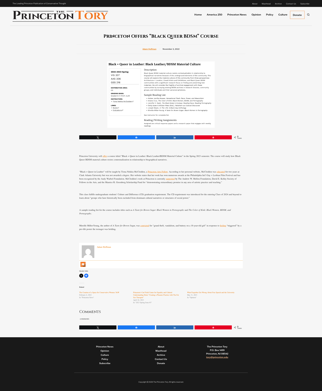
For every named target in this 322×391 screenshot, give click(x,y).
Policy (269, 14)
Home (198, 14)
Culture (282, 14)
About (254, 4)
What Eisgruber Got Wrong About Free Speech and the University (210, 292)
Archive (278, 4)
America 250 (214, 14)
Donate (297, 14)
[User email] (83, 264)
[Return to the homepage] (60, 16)
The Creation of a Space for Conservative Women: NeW (99, 292)
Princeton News (237, 14)
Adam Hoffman (149, 49)
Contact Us (291, 4)
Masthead (266, 4)
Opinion (256, 14)
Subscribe (304, 4)
